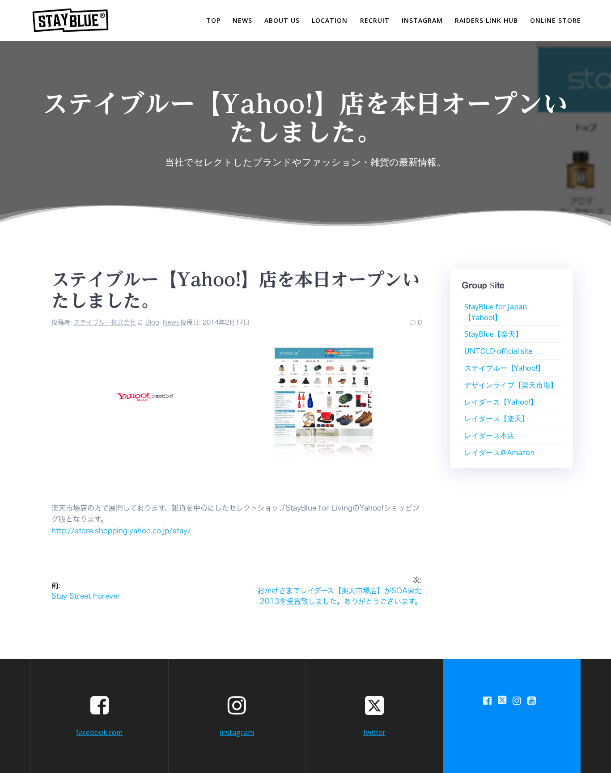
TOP (213, 20)
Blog (152, 322)
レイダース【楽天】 (496, 418)
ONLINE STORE (555, 20)
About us (282, 20)
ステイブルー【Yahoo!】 (504, 368)
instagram (422, 20)
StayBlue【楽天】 (493, 334)
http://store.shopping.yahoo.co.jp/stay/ (121, 530)
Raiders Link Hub (486, 20)
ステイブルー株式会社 (105, 322)
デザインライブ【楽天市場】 (510, 385)
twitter (374, 732)
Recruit (375, 20)
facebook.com (99, 732)
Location (330, 20)
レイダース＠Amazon (499, 452)
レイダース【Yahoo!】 (500, 402)
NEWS (242, 20)
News (171, 322)
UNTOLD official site (498, 351)
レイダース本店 (489, 435)
